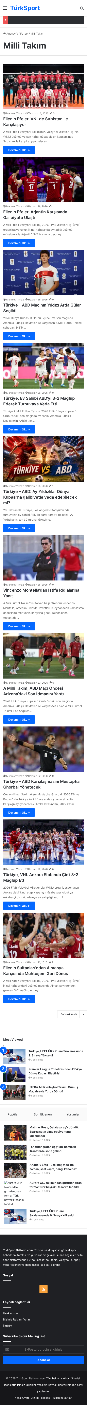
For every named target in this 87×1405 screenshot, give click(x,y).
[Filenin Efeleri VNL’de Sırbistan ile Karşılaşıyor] (43, 86)
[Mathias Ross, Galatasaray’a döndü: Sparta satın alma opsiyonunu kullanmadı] (15, 1133)
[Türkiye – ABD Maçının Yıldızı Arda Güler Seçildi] (43, 272)
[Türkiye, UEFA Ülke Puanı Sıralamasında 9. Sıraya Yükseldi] (14, 1056)
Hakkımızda (10, 1313)
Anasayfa (12, 33)
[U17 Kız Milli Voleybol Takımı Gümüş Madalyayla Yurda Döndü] (14, 1092)
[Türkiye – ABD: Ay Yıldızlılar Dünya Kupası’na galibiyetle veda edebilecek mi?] (43, 459)
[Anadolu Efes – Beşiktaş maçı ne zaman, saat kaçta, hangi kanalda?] (15, 1170)
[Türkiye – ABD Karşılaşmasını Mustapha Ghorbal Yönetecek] (43, 749)
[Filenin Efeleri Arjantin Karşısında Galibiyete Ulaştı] (43, 179)
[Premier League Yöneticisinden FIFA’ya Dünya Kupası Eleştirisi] (14, 1074)
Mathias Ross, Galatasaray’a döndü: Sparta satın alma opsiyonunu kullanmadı (54, 1132)
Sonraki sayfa (68, 1014)
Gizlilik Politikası (40, 1397)
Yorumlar (73, 1114)
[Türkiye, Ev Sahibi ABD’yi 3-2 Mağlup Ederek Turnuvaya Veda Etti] (43, 366)
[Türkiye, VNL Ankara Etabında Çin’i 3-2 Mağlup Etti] (43, 842)
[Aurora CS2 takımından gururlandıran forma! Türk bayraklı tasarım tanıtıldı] (15, 1193)
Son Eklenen (43, 1114)
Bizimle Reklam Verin (16, 1319)
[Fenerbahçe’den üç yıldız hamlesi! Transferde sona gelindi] (15, 1152)
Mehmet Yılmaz (15, 113)
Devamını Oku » (19, 150)
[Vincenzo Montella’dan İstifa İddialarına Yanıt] (43, 558)
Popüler (13, 1114)
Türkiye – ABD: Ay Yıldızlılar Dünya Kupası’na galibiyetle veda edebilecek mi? (40, 497)
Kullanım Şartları (62, 1397)
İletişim (7, 1325)
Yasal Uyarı (22, 1397)
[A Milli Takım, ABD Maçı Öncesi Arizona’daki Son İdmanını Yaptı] (43, 656)
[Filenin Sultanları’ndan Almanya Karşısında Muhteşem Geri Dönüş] (43, 935)
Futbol (24, 33)
